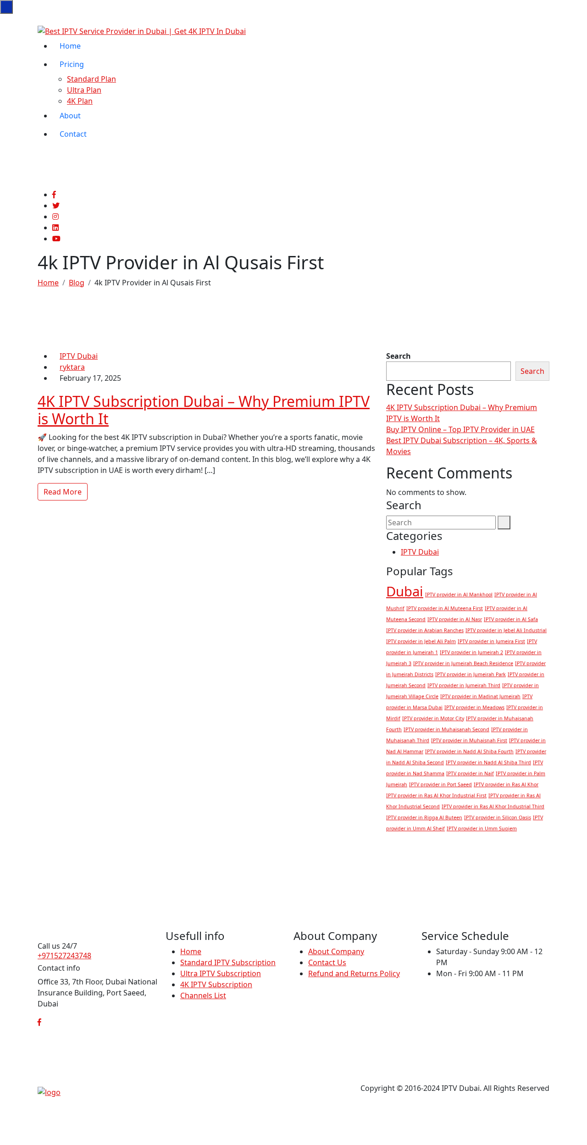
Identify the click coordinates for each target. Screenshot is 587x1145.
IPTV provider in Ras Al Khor (506, 784)
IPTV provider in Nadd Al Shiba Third (488, 762)
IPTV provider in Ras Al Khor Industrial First (436, 795)
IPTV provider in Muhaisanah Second (446, 729)
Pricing (72, 64)
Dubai (404, 591)
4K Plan (80, 101)
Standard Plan (91, 79)
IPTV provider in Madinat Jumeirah (480, 696)
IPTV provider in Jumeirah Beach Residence (463, 663)
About (70, 116)
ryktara (72, 367)
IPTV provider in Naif (470, 773)
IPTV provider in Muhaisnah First (469, 740)
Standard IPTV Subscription (228, 962)
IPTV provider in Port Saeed (440, 784)
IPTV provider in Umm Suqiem (482, 828)
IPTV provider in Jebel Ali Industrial (506, 630)
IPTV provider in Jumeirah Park (470, 674)
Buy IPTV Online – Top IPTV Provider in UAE (460, 429)
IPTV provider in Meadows (474, 707)
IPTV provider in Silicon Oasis (497, 817)
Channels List (203, 995)
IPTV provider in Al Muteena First (444, 608)
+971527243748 (64, 955)
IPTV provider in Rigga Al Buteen (424, 817)
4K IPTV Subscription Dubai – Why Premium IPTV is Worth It (204, 409)
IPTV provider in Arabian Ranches (425, 630)
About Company (336, 951)
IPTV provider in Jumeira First (491, 641)
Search (398, 356)
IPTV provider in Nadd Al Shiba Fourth (469, 751)
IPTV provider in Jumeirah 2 (471, 652)
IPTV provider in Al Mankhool (459, 594)
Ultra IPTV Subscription (220, 973)
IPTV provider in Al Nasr (454, 619)
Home (70, 46)
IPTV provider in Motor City (433, 718)
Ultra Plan (84, 90)
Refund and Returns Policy (354, 973)
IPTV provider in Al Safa (511, 619)
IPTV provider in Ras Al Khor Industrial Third (493, 806)
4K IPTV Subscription (216, 984)
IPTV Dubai (79, 356)
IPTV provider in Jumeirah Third (463, 685)
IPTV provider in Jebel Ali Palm (421, 641)
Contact (73, 134)
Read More (63, 492)
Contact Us (327, 962)
